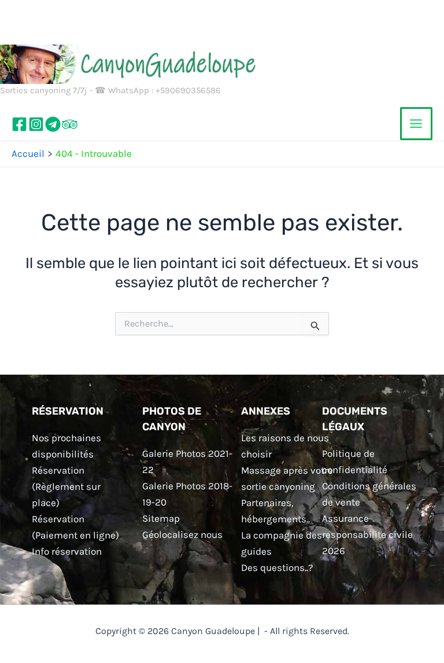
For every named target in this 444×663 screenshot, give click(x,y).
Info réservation (67, 551)
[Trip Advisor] (69, 124)
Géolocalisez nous (182, 534)
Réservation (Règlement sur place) (66, 486)
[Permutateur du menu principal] (416, 123)
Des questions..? (277, 567)
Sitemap (161, 518)
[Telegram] (53, 124)
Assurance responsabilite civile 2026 (367, 534)
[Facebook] (19, 124)
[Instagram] (36, 124)
